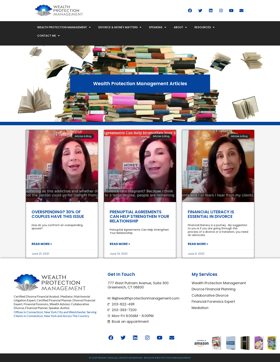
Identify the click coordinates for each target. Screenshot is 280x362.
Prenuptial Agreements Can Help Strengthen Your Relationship (139, 216)
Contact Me (46, 36)
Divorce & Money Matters (118, 27)
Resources (202, 27)
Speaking (155, 27)
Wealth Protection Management (62, 27)
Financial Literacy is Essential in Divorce (211, 214)
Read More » (42, 244)
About (178, 27)
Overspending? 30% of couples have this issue (58, 214)
